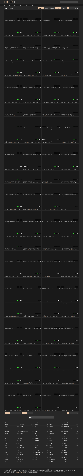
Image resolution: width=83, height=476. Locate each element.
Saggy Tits (66, 422)
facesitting (38, 222)
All (58, 8)
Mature (51, 431)
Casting (6, 457)
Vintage (65, 454)
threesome (33, 370)
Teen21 (24, 410)
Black (6, 447)
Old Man (51, 443)
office (53, 383)
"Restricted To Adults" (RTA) (19, 472)
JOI (57, 102)
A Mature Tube (53, 5)
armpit (13, 35)
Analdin (62, 48)
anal (31, 62)
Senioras (62, 75)
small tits (28, 62)
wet (55, 343)
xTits (5, 303)
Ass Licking (7, 431)
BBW (72, 222)
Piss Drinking (52, 449)
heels (21, 75)
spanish (69, 169)
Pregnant (51, 454)
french (50, 289)
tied (18, 142)
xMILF (43, 222)
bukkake (66, 289)
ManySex (24, 236)
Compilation (22, 424)
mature (68, 129)
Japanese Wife (37, 454)
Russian (51, 462)
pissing (14, 75)
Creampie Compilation (24, 431)
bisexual (35, 383)
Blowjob (6, 452)
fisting (49, 48)
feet (33, 75)
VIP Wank (46, 5)
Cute (20, 436)
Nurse (51, 440)
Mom (50, 438)
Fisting (21, 452)
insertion (56, 48)
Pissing (51, 450)
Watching (66, 457)
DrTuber (62, 356)
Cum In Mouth (22, 435)
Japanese (36, 449)
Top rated (22, 5)
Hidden (36, 436)
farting (66, 276)
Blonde (6, 450)
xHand (24, 35)
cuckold (10, 222)
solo (55, 35)
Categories (28, 5)
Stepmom (66, 435)
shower (19, 209)
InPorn (6, 35)
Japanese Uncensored (39, 452)
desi (66, 343)
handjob (47, 75)
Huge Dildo (37, 442)
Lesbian (36, 462)
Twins (65, 449)
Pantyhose (51, 447)
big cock (34, 249)
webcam (75, 102)
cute (31, 35)
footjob (12, 62)
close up (13, 276)
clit (33, 169)
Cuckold (21, 433)
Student (65, 440)
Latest (46, 8)
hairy (52, 35)
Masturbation (52, 429)
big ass (46, 62)
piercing (12, 182)
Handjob (36, 435)
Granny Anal (37, 429)
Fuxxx (43, 62)
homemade (66, 115)
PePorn (24, 303)
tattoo (9, 249)
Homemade (37, 438)
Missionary (52, 436)
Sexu (5, 289)
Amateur (6, 426)
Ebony (21, 445)
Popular (40, 8)
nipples (51, 129)
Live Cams (40, 5)
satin (13, 236)
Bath (5, 436)
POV (53, 289)
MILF (39, 142)
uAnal (43, 48)
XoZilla (62, 115)
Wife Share (66, 462)
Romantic (51, 461)
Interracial (36, 445)
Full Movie (21, 456)
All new (11, 5)
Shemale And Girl (67, 426)
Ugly (65, 450)
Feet (20, 450)
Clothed (6, 462)
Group (36, 431)
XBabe (6, 62)
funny (19, 289)
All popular (16, 5)
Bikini (6, 445)
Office (51, 442)
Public (51, 457)
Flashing (21, 454)
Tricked (65, 447)
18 (52, 75)
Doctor (21, 442)
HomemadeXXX (44, 35)
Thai (65, 442)
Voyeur (65, 456)
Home (6, 5)
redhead (9, 289)
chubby (16, 115)
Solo (65, 433)
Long (64, 8)
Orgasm (51, 445)
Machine (51, 426)
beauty (47, 102)
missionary (74, 35)
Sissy (65, 429)
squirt (35, 129)
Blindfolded (7, 449)
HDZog (62, 35)
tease (28, 169)
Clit (5, 461)
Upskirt (65, 452)
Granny (36, 428)
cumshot (14, 222)
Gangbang (21, 457)
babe (70, 35)
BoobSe (62, 209)
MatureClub (44, 182)
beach (38, 48)
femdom (52, 48)
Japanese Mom (37, 450)
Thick (65, 443)
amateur (28, 35)
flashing (53, 316)
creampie (31, 48)
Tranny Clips (66, 5)
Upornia (43, 75)
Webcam (66, 459)
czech (68, 142)
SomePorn (43, 169)
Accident (6, 424)
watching (10, 75)
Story (65, 436)
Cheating (6, 459)
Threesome (66, 445)
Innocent (36, 443)
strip (71, 142)
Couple (21, 428)
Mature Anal (52, 433)
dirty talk (51, 102)
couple (75, 383)
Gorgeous (36, 424)
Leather (36, 461)
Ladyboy (36, 457)
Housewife (37, 440)
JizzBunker (62, 289)
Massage (51, 428)
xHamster (6, 75)
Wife (65, 461)
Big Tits (6, 443)
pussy (53, 303)
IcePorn (43, 356)
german (35, 48)
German (21, 459)
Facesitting (22, 447)
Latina (36, 459)
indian (73, 343)
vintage (70, 410)
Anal (5, 428)
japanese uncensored (51, 222)
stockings (16, 169)
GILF (20, 461)
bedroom (32, 316)
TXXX (24, 75)
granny (65, 62)
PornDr (24, 62)
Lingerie (51, 424)
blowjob (31, 182)
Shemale (66, 424)
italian (34, 35)
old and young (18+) (33, 410)
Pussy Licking (52, 459)
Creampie (21, 429)
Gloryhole (36, 422)
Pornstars (34, 5)
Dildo (21, 440)
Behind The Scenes (8, 442)
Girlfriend (21, 462)
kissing (36, 75)
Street (65, 438)
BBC (5, 438)
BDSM (32, 236)
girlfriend (54, 370)
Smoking (66, 431)
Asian (6, 429)
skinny (74, 316)
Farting (21, 449)
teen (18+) (70, 115)
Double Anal (22, 443)
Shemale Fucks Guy (68, 428)
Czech (21, 438)
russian (65, 102)
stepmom (56, 249)
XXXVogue (6, 222)
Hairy (35, 433)
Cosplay (21, 426)
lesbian (9, 35)
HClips (62, 102)
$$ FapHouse (44, 129)
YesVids (6, 48)
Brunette (6, 454)
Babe (6, 435)
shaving (55, 62)
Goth (35, 426)
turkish (65, 142)
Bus (5, 456)
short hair (69, 62)
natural (33, 115)
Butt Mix (60, 5)
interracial (49, 383)
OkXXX (24, 48)
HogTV (6, 102)
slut (58, 343)
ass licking (73, 62)
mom (27, 48)
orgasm (16, 102)
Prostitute (51, 456)
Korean (36, 456)
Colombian (22, 422)
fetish (13, 102)
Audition (6, 433)
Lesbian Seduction (53, 422)
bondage (37, 182)
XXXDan (24, 169)
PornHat (62, 62)
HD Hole (10, 2)
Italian (36, 447)
